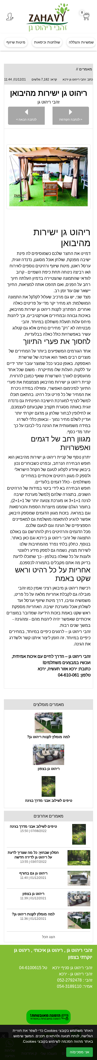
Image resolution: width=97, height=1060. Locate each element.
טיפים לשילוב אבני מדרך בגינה (48, 800)
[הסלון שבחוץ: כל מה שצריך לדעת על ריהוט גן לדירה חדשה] (79, 857)
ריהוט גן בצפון (48, 769)
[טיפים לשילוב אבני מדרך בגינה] (48, 786)
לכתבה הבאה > (26, 119)
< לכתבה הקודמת (70, 119)
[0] (86, 17)
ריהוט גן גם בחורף (33, 873)
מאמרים (85, 69)
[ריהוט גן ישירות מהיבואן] (48, 176)
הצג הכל (48, 937)
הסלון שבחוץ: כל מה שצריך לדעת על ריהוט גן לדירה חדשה (33, 854)
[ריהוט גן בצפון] (48, 754)
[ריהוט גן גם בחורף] (79, 878)
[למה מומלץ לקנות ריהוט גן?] (48, 722)
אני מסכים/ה (79, 1052)
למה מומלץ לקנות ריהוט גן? (48, 737)
